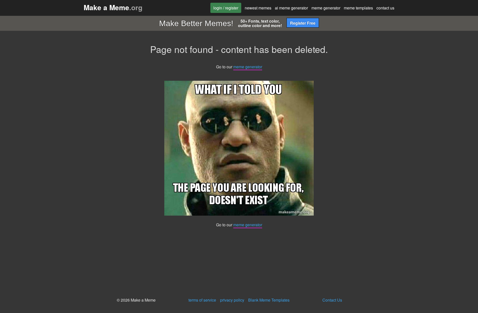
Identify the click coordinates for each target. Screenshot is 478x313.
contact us (385, 8)
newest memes (258, 8)
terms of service (202, 300)
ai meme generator (291, 8)
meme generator (325, 8)
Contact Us (332, 300)
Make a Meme (113, 7)
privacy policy (232, 300)
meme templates (358, 8)
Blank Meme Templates (269, 300)
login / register (225, 8)
